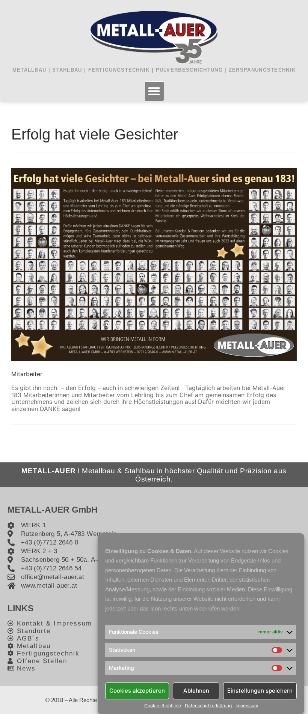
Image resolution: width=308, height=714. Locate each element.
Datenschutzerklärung (208, 705)
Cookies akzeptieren (137, 690)
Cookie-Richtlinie (162, 705)
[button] (154, 91)
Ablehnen (196, 690)
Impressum (247, 705)
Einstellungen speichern (260, 690)
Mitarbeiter (26, 374)
